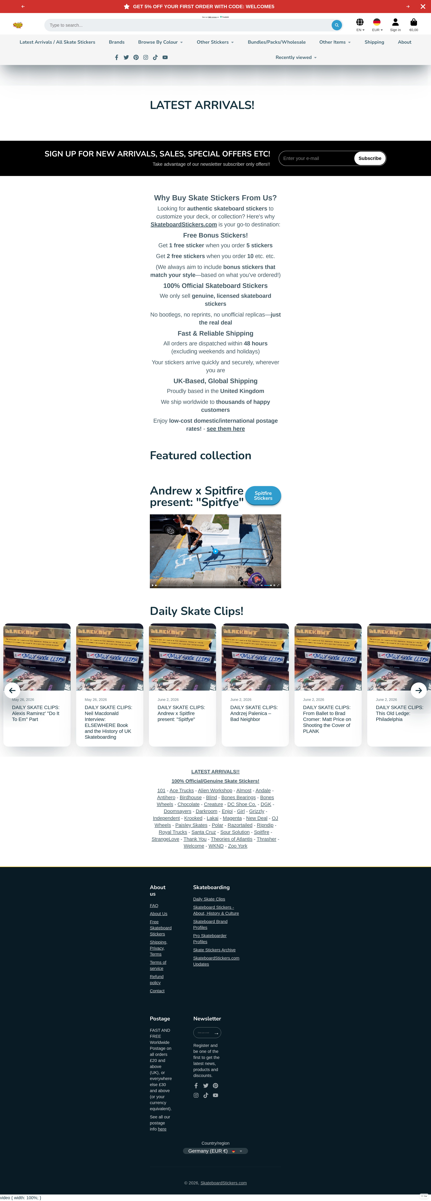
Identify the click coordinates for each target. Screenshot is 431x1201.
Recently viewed (294, 57)
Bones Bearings (238, 797)
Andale (263, 790)
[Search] (337, 25)
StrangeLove (165, 839)
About (404, 42)
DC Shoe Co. (241, 804)
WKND (216, 846)
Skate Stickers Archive (214, 949)
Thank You (195, 839)
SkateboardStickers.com (224, 1182)
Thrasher (266, 839)
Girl (241, 811)
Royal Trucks (173, 832)
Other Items (332, 42)
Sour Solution (235, 832)
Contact (157, 990)
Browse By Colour (158, 42)
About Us (158, 913)
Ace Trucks (182, 790)
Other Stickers (213, 42)
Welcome (194, 846)
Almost (243, 790)
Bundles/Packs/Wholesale (277, 42)
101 (161, 790)
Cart (413, 25)
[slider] (205, 585)
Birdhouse (191, 797)
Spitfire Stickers (263, 496)
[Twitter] (126, 57)
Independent (166, 818)
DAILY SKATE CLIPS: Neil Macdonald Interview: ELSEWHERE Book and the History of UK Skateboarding (109, 685)
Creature (213, 804)
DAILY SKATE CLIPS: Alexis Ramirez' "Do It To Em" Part (36, 685)
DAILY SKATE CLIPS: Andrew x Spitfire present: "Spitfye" (182, 685)
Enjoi (227, 811)
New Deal (256, 818)
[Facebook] (116, 57)
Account (395, 25)
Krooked (193, 818)
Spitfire (261, 832)
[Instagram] (145, 57)
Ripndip (265, 825)
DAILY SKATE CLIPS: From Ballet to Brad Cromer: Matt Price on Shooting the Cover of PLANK (328, 685)
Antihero (166, 797)
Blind (211, 797)
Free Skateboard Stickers (161, 927)
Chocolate (189, 804)
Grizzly (256, 811)
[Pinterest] (136, 57)
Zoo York (237, 846)
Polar (217, 825)
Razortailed (240, 825)
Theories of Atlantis (231, 839)
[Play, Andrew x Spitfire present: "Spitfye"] (153, 585)
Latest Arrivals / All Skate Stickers (57, 42)
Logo (18, 25)
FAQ (154, 905)
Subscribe (370, 158)
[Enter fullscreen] (278, 585)
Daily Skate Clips (209, 899)
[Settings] (274, 585)
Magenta (232, 818)
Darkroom (206, 811)
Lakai (212, 818)
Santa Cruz (203, 832)
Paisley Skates (191, 825)
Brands (117, 42)
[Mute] (262, 585)
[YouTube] (165, 57)
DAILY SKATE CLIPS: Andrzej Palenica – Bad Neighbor (255, 685)
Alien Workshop (215, 790)
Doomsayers (177, 811)
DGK (266, 804)
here (162, 1129)
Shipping (374, 42)
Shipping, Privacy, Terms (158, 948)
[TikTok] (155, 57)
